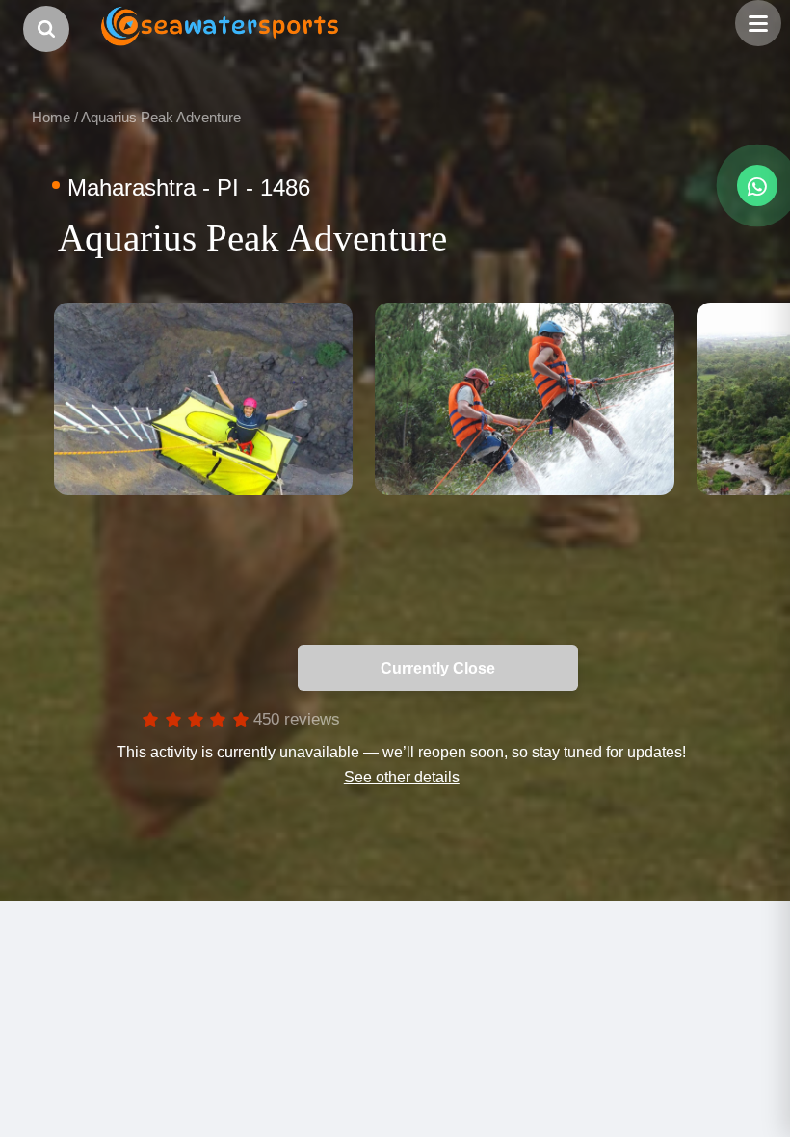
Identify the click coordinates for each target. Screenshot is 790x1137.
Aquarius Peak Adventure (161, 117)
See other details (402, 776)
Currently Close (605, 667)
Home (51, 117)
